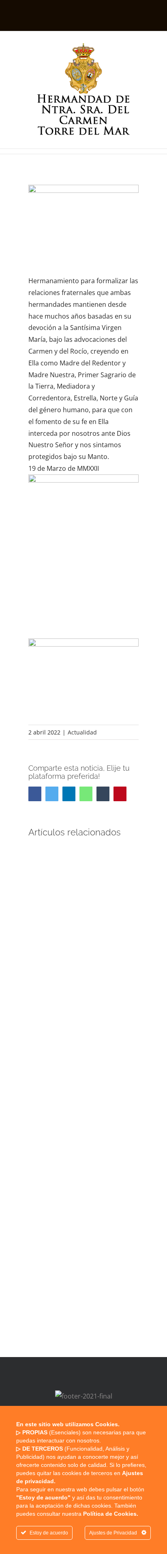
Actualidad (82, 732)
